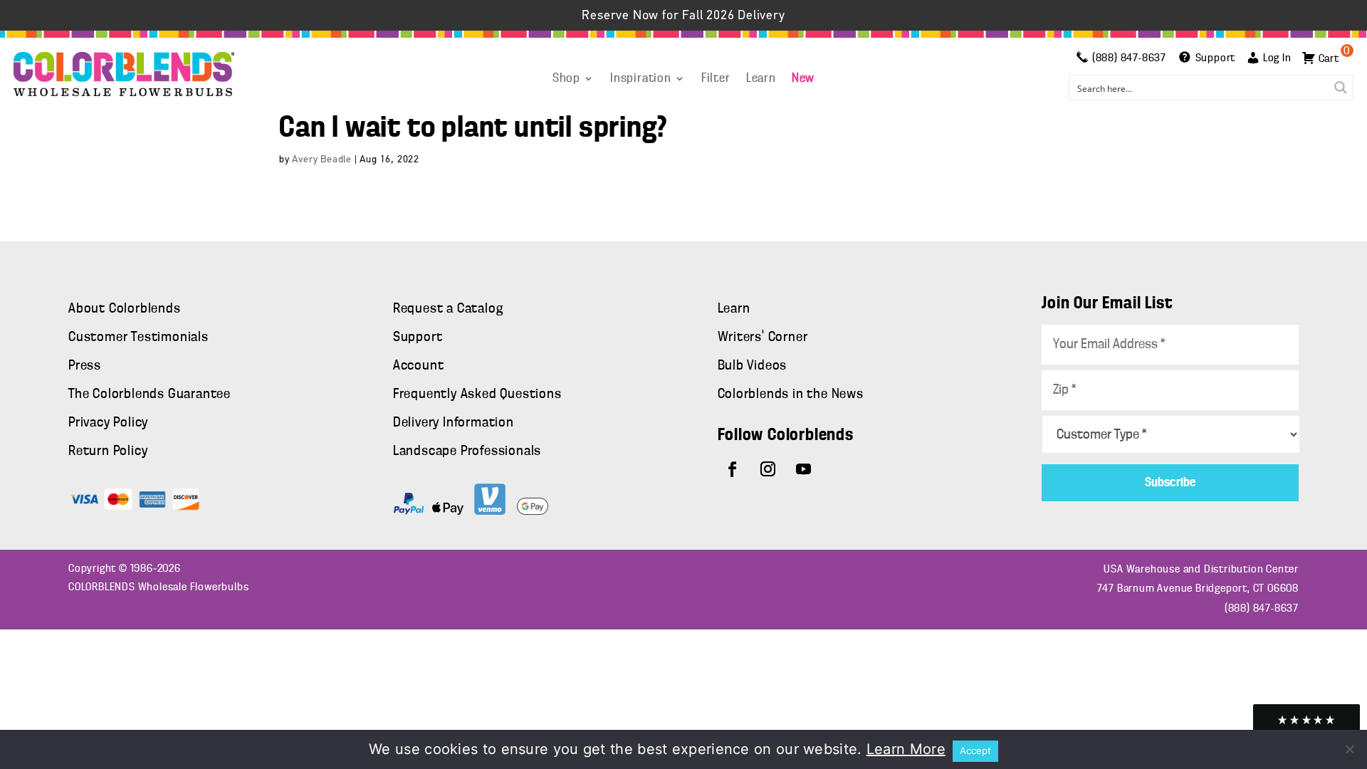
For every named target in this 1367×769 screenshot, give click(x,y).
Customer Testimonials (138, 337)
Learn (761, 79)
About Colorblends (124, 309)
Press (84, 366)
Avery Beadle (322, 160)
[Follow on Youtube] (804, 469)
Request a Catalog (448, 309)
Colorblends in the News (791, 394)
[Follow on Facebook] (733, 469)
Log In (1277, 58)
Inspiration (640, 79)
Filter (715, 79)
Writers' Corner (763, 337)
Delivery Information (453, 423)
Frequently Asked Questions (477, 394)
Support (418, 337)
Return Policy (107, 451)
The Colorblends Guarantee (149, 394)
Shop (566, 79)
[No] (1349, 749)
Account (418, 366)
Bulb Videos (752, 366)
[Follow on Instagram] (768, 469)
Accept (975, 750)
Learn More (906, 749)
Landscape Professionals (467, 451)
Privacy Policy (108, 423)
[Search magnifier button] (1341, 87)
